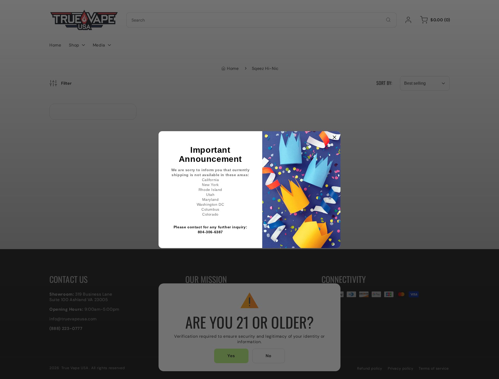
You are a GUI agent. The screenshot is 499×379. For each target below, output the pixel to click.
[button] (334, 137)
